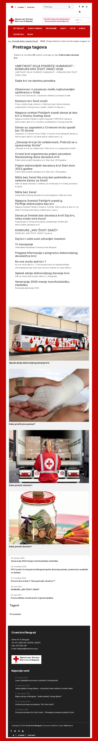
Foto (73, 28)
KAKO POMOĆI (35, 28)
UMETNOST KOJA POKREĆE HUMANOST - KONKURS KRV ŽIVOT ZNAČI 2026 (45, 67)
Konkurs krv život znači (31, 101)
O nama (20, 7)
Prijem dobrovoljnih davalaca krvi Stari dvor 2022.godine (45, 167)
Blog (30, 34)
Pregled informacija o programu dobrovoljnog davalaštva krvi (46, 254)
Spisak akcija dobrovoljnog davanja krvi (42, 273)
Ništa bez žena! (26, 192)
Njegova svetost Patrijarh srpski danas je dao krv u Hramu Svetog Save (46, 114)
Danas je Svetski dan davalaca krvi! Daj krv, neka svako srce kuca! (45, 217)
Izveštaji (18, 34)
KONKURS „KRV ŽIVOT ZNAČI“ (36, 230)
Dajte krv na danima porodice (35, 80)
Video (82, 28)
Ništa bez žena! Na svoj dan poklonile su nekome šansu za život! (43, 179)
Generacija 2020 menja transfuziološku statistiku (42, 283)
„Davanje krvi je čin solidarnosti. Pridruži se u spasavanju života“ (46, 143)
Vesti (63, 28)
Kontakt (31, 7)
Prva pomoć (15, 614)
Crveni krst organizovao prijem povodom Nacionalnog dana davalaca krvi (43, 155)
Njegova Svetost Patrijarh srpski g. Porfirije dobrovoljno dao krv (39, 202)
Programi (51, 28)
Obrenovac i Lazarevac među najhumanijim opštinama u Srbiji (45, 91)
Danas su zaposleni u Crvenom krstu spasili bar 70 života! (45, 129)
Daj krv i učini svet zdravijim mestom (40, 239)
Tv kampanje (24, 244)
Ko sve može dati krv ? (30, 261)
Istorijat (18, 28)
